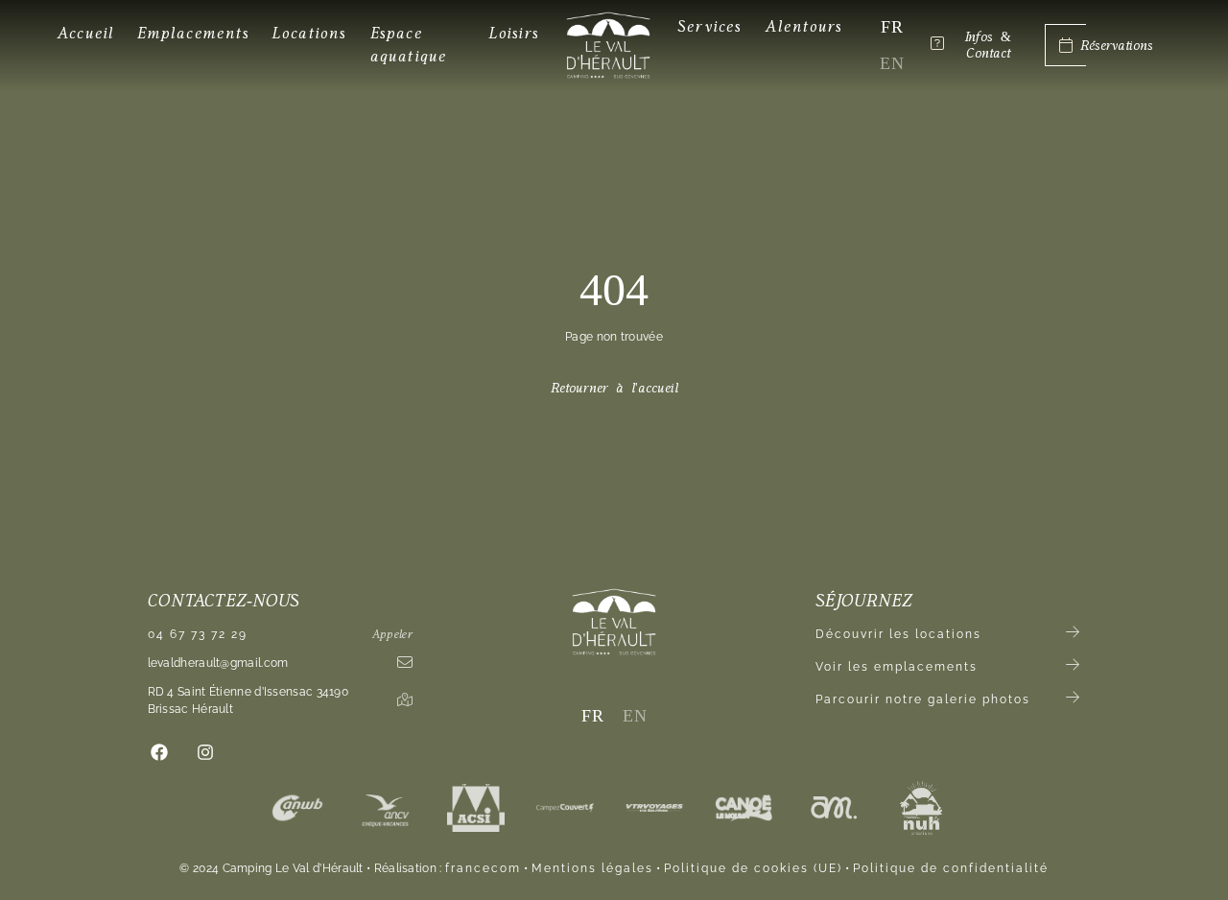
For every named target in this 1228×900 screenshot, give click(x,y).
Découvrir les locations (898, 634)
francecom (483, 868)
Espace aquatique (409, 44)
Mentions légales (592, 868)
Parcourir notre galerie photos (922, 699)
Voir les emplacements (896, 667)
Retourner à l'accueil (614, 388)
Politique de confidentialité (951, 868)
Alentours (804, 26)
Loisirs (514, 33)
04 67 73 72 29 (198, 634)
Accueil (86, 33)
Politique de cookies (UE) (753, 868)
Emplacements (192, 33)
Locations (309, 33)
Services (710, 26)
